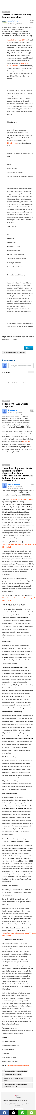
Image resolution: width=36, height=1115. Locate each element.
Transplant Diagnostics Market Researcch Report (15, 1085)
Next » (29, 348)
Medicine (6, 11)
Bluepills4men (12, 143)
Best (20, 372)
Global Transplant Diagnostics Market (15, 1079)
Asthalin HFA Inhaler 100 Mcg (17, 40)
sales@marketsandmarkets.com (18, 1065)
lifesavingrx (12, 410)
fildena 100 (26, 441)
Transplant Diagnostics (12, 1074)
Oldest (25, 372)
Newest (30, 372)
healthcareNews (14, 484)
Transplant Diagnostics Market (22, 499)
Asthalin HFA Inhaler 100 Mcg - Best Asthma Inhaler (17, 15)
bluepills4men (13, 21)
